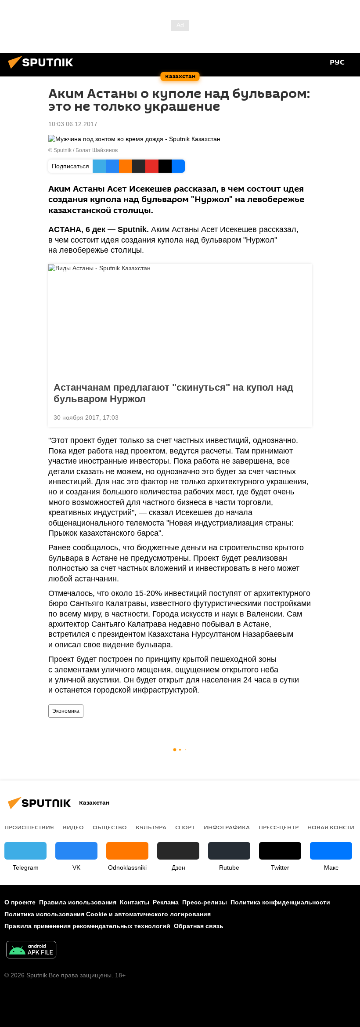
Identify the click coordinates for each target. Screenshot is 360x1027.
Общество (110, 827)
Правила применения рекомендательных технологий (87, 925)
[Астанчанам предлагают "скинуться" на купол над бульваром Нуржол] (180, 320)
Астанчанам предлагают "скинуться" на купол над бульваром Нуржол (173, 393)
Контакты (134, 902)
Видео (73, 827)
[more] (301, 416)
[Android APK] (31, 951)
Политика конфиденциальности (280, 902)
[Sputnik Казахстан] (43, 69)
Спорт (185, 827)
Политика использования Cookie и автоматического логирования (107, 914)
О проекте (20, 902)
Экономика (65, 711)
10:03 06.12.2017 (72, 123)
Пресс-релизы (204, 902)
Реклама (166, 902)
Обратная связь (198, 925)
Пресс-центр (279, 827)
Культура (151, 827)
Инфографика (227, 827)
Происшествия (29, 827)
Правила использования (77, 902)
